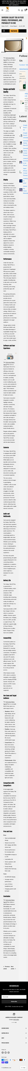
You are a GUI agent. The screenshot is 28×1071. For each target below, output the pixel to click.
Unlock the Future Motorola (25, 190)
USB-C (6, 168)
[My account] (22, 10)
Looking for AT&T (25, 181)
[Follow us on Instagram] (8, 1052)
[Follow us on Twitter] (6, 1052)
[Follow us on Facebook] (3, 1052)
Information (16, 1019)
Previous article (6, 967)
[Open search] (19, 10)
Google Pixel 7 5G (25, 128)
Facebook (22, 65)
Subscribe (14, 1001)
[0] (25, 10)
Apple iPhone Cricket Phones (25, 172)
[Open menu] (2, 10)
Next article (12, 967)
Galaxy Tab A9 (5, 26)
